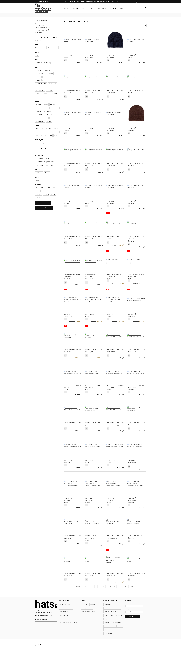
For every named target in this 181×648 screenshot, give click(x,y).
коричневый (55, 108)
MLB (48, 132)
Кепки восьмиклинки (110, 611)
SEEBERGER (47, 93)
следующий (124, 586)
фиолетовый (40, 121)
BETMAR (38, 77)
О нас (69, 604)
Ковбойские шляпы (116, 615)
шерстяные (49, 165)
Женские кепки (39, 22)
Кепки (75, 8)
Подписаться (132, 616)
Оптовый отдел (64, 615)
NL (41, 135)
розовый (38, 118)
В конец (132, 586)
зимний (47, 172)
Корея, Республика (47, 191)
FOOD (37, 132)
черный (49, 121)
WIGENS (38, 97)
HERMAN (38, 87)
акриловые (39, 158)
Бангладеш (39, 187)
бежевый (38, 104)
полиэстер (50, 162)
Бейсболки (65, 8)
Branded (48, 128)
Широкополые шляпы (110, 619)
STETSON (54, 93)
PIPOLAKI (38, 93)
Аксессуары (102, 8)
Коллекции (123, 8)
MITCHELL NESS (40, 90)
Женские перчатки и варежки (43, 29)
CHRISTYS (53, 77)
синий (52, 118)
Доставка (85, 604)
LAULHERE (53, 87)
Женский (39, 62)
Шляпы (83, 8)
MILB (43, 132)
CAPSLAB (45, 77)
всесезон (39, 172)
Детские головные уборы (42, 27)
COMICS (56, 128)
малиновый (47, 111)
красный (38, 111)
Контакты (63, 604)
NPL (46, 135)
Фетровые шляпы (116, 622)
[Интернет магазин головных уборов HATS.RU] (46, 603)
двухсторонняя (41, 151)
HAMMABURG (52, 83)
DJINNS (38, 80)
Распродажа (108, 633)
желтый (38, 108)
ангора (48, 158)
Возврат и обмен (87, 608)
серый (46, 118)
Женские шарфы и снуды (42, 30)
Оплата (92, 604)
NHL (37, 135)
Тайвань (46, 194)
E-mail (127, 609)
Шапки (92, 8)
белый (46, 104)
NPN (51, 135)
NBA (53, 132)
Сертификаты (64, 619)
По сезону (38, 40)
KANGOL (45, 87)
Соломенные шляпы (109, 626)
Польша (38, 194)
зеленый (46, 108)
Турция (53, 194)
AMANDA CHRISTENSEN (50, 70)
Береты (106, 622)
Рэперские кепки (109, 608)
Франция (38, 197)
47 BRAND (38, 70)
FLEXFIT (44, 80)
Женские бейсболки (41, 20)
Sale (37, 180)
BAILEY (51, 73)
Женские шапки (39, 25)
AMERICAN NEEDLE (41, 73)
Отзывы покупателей (66, 608)
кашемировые (40, 162)
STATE (56, 135)
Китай (54, 187)
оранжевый (49, 114)
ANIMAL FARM (39, 128)
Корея (38, 191)
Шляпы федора (108, 629)
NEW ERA (49, 90)
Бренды (113, 8)
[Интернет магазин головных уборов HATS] (43, 8)
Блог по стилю (64, 611)
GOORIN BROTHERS (41, 83)
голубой (52, 104)
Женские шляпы (39, 24)
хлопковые (39, 165)
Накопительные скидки (88, 611)
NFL (58, 132)
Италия (48, 187)
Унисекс (47, 62)
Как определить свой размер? (68, 622)
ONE (37, 55)
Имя (126, 604)
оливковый (39, 114)
